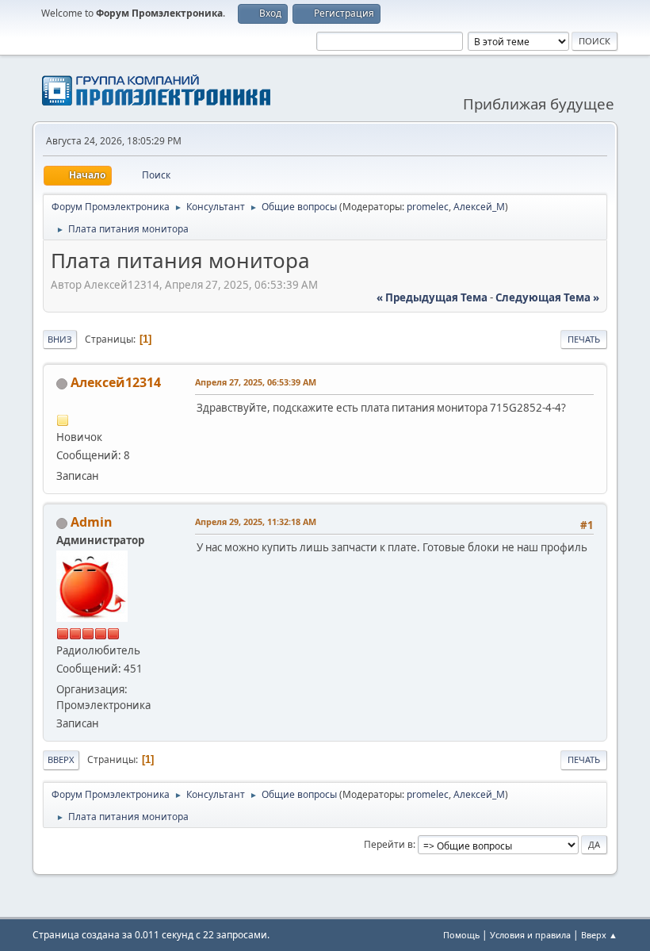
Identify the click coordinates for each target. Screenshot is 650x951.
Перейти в (388, 844)
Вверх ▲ (599, 935)
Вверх (61, 759)
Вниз (60, 339)
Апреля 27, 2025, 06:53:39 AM (255, 382)
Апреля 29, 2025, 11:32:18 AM (255, 521)
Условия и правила (530, 935)
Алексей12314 (116, 382)
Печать (584, 339)
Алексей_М (479, 206)
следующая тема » (547, 297)
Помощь (461, 935)
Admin (92, 522)
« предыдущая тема (432, 297)
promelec (428, 206)
